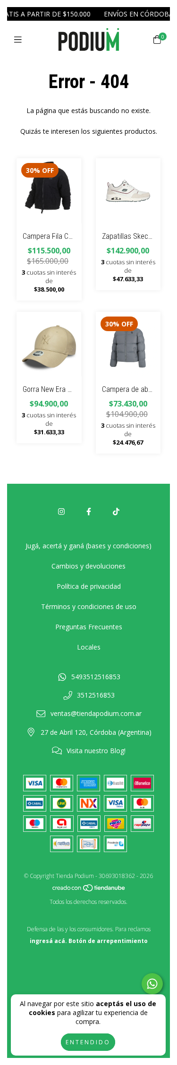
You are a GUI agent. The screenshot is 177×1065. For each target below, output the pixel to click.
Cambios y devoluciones (88, 565)
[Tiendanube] (89, 890)
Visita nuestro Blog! (96, 750)
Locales (89, 646)
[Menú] (20, 39)
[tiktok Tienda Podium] (116, 511)
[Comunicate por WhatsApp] (152, 983)
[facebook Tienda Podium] (88, 511)
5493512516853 (95, 676)
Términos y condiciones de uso (88, 606)
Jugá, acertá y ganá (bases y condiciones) (88, 545)
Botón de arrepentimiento (108, 941)
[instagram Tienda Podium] (61, 511)
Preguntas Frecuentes (88, 626)
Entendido (88, 1042)
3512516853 (96, 695)
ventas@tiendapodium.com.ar (96, 713)
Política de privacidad (89, 586)
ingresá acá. (48, 941)
